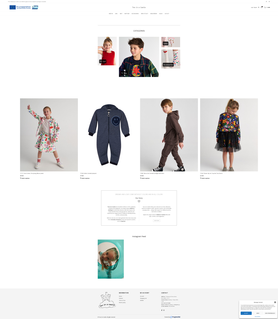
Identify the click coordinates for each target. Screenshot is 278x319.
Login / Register (254, 7)
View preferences (270, 313)
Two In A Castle (102, 317)
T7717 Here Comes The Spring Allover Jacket (32, 173)
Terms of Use (122, 300)
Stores (120, 296)
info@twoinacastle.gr (168, 304)
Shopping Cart (143, 298)
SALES (160, 13)
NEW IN (111, 13)
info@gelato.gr (176, 304)
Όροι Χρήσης (257, 316)
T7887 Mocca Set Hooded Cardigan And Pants (152, 173)
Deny (257, 313)
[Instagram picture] (132, 247)
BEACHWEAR (153, 13)
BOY (121, 13)
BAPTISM (127, 13)
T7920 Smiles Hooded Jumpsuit (88, 173)
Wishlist (142, 300)
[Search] (258, 7)
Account (142, 296)
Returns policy (122, 302)
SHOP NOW (156, 220)
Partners (121, 298)
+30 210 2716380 (166, 303)
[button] (275, 302)
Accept (246, 313)
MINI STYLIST (144, 13)
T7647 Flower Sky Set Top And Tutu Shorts (211, 173)
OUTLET (167, 13)
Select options (25, 178)
